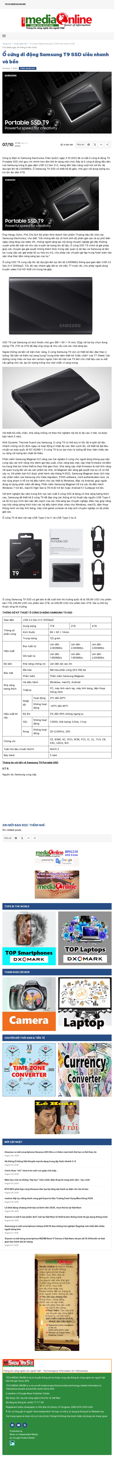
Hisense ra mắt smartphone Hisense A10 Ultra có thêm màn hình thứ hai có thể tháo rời (50, 1152)
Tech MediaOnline (15, 4)
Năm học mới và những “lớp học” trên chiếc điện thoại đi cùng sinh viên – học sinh (47, 1180)
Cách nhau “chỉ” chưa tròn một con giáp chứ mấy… (31, 1170)
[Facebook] (12, 1425)
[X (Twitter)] (24, 1425)
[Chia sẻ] (107, 144)
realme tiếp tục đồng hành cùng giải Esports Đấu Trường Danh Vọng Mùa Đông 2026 (49, 1198)
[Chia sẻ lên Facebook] (88, 144)
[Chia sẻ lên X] (94, 144)
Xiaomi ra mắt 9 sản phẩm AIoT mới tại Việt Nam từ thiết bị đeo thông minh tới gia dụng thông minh (56, 1217)
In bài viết (68, 145)
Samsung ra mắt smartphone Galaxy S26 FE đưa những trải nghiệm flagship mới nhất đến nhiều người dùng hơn (54, 1228)
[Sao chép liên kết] (101, 144)
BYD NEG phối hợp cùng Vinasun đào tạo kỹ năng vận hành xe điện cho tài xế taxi (46, 1189)
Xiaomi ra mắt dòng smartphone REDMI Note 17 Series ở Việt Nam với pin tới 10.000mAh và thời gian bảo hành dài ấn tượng (55, 1240)
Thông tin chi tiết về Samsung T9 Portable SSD (30, 762)
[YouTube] (18, 1425)
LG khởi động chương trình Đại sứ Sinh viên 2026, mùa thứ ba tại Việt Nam (43, 1207)
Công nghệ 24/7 (21, 44)
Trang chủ (6, 44)
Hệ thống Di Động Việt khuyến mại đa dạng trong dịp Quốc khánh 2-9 (40, 1161)
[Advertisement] (57, 799)
